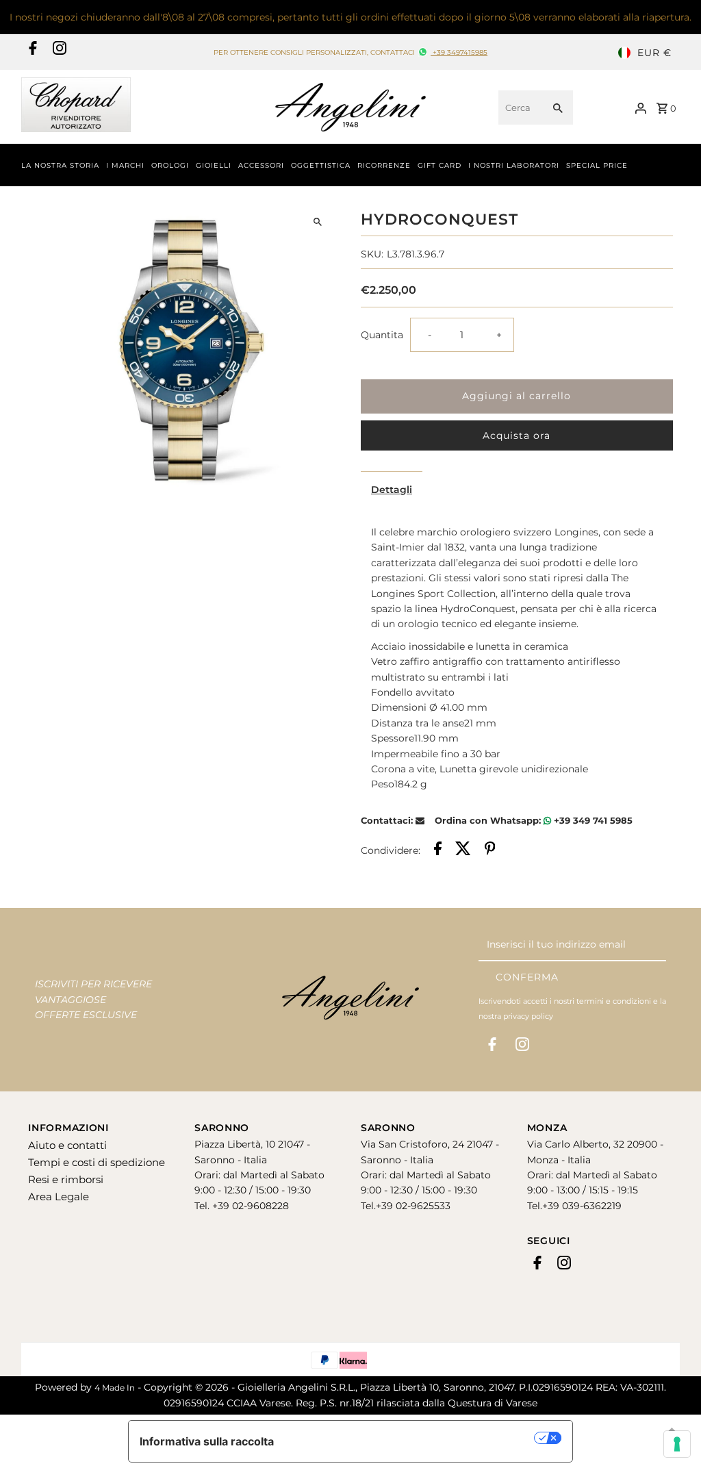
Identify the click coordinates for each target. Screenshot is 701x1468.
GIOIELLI (213, 165)
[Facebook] (31, 52)
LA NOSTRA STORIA (60, 165)
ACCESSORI (261, 165)
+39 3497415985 (459, 52)
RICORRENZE (384, 165)
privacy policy (528, 1016)
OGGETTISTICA (320, 165)
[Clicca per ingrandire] (318, 222)
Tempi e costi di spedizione (96, 1162)
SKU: (372, 254)
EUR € (654, 53)
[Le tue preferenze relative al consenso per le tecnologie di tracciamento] (677, 1444)
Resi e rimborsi (65, 1179)
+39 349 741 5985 (592, 820)
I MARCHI (125, 165)
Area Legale (58, 1196)
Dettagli (391, 489)
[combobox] (519, 107)
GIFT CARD (439, 165)
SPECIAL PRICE (597, 165)
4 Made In (114, 1387)
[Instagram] (57, 52)
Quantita (382, 335)
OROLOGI (170, 165)
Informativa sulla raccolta (207, 1441)
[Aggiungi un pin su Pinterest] (490, 850)
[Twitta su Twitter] (463, 850)
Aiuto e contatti (67, 1145)
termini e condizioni (613, 1001)
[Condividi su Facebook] (438, 850)
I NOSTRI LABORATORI (513, 165)
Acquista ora (516, 435)
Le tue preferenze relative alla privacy (411, 1438)
